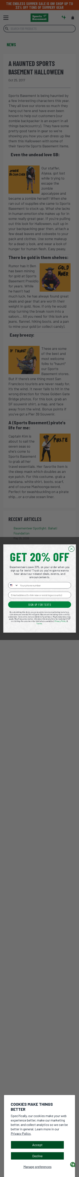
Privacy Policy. (21, 1133)
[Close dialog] (71, 549)
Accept (37, 1145)
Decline (37, 1156)
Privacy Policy (60, 621)
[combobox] (13, 585)
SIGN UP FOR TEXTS (39, 604)
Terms (39, 623)
